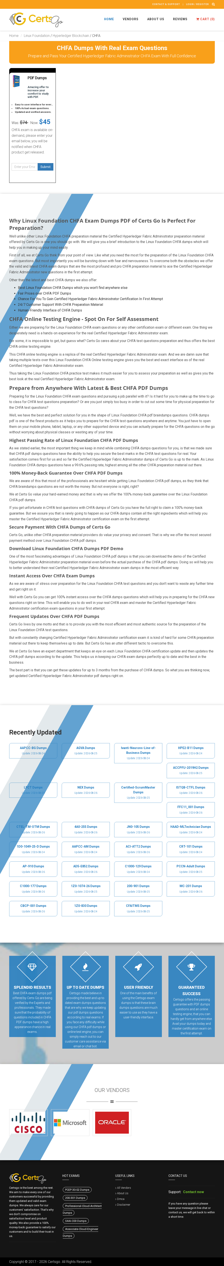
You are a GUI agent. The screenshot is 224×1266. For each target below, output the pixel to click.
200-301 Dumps (75, 1197)
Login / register (197, 4)
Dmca (120, 1199)
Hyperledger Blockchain (71, 36)
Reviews (180, 19)
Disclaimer (123, 1204)
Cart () (207, 19)
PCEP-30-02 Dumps (77, 1189)
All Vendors (124, 1187)
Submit (45, 167)
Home (109, 19)
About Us (155, 19)
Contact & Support (166, 4)
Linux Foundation (37, 36)
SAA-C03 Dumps (75, 1221)
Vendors (130, 19)
